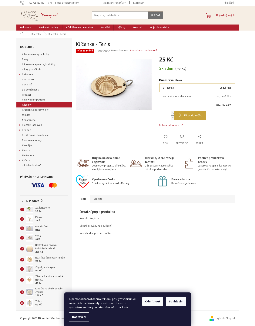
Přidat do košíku (192, 115)
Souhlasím (176, 301)
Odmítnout (152, 301)
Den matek (28, 79)
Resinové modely (32, 140)
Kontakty (139, 3)
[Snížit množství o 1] (172, 117)
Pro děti (26, 130)
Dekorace (27, 74)
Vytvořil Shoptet (226, 318)
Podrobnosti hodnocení (143, 50)
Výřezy (26, 160)
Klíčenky (27, 105)
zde (125, 307)
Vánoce (26, 150)
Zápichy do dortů (31, 165)
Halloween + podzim (33, 100)
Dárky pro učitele (31, 69)
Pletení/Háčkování (32, 125)
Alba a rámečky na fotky (35, 54)
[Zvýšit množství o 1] (172, 113)
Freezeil (26, 95)
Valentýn (27, 145)
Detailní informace (169, 125)
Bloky (25, 59)
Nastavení (79, 317)
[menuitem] (25, 28)
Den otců (27, 85)
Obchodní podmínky (114, 3)
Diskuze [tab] (98, 199)
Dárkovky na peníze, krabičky (38, 64)
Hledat (155, 15)
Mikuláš (26, 115)
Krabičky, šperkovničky (35, 110)
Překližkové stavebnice (35, 135)
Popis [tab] (83, 199)
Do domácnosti (30, 90)
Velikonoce (28, 155)
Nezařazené (29, 120)
